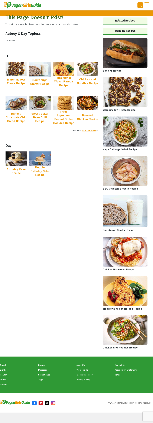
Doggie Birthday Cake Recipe (40, 171)
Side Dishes (44, 375)
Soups (41, 365)
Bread (3, 365)
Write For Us (82, 370)
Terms (118, 375)
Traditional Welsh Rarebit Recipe (63, 81)
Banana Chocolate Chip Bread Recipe (16, 117)
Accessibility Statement (126, 370)
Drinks (3, 370)
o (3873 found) (89, 130)
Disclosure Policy (84, 375)
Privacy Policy (83, 379)
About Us (80, 365)
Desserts (42, 370)
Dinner (3, 384)
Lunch (3, 379)
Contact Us (120, 365)
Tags (40, 379)
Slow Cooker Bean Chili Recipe (40, 117)
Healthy (3, 375)
